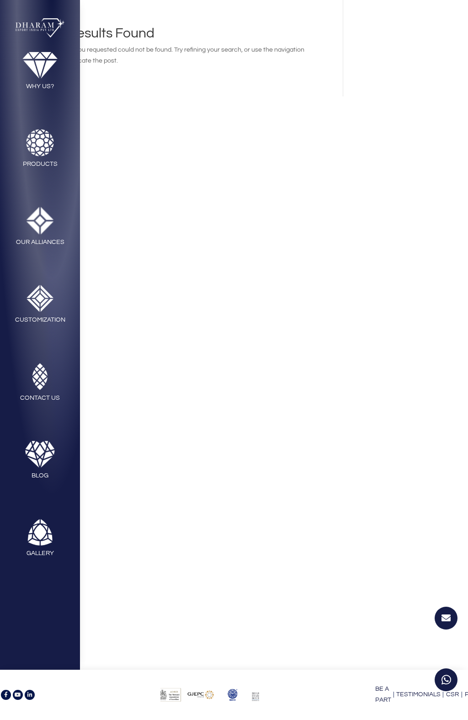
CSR (452, 694)
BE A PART (383, 694)
